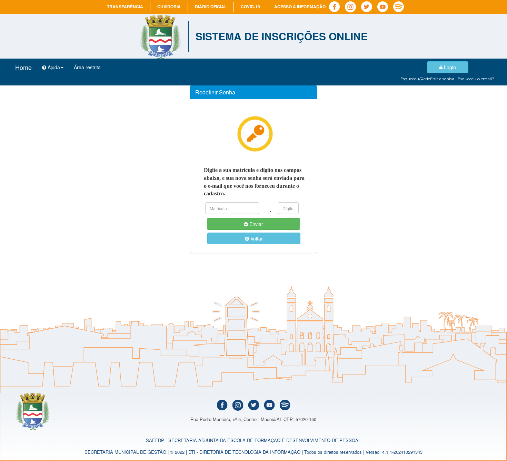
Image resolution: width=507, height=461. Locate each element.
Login (449, 67)
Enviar (255, 224)
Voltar (256, 238)
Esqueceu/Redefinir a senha (427, 78)
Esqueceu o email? (476, 78)
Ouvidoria (169, 6)
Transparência (125, 6)
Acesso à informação (300, 6)
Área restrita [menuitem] (87, 67)
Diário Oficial (211, 6)
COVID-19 (250, 6)
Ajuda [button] (53, 67)
